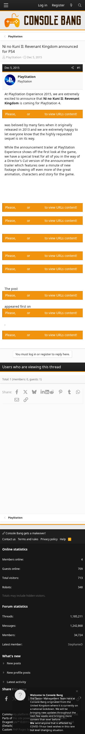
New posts (14, 663)
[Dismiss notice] (76, 692)
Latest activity (16, 682)
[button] (6, 5)
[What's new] (71, 5)
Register (38, 114)
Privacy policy (49, 539)
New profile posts (18, 673)
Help (63, 539)
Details (7, 726)
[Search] (79, 5)
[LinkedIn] (43, 392)
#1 (78, 68)
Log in (22, 114)
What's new (11, 656)
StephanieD (75, 644)
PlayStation (13, 57)
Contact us (9, 539)
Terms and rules (28, 539)
